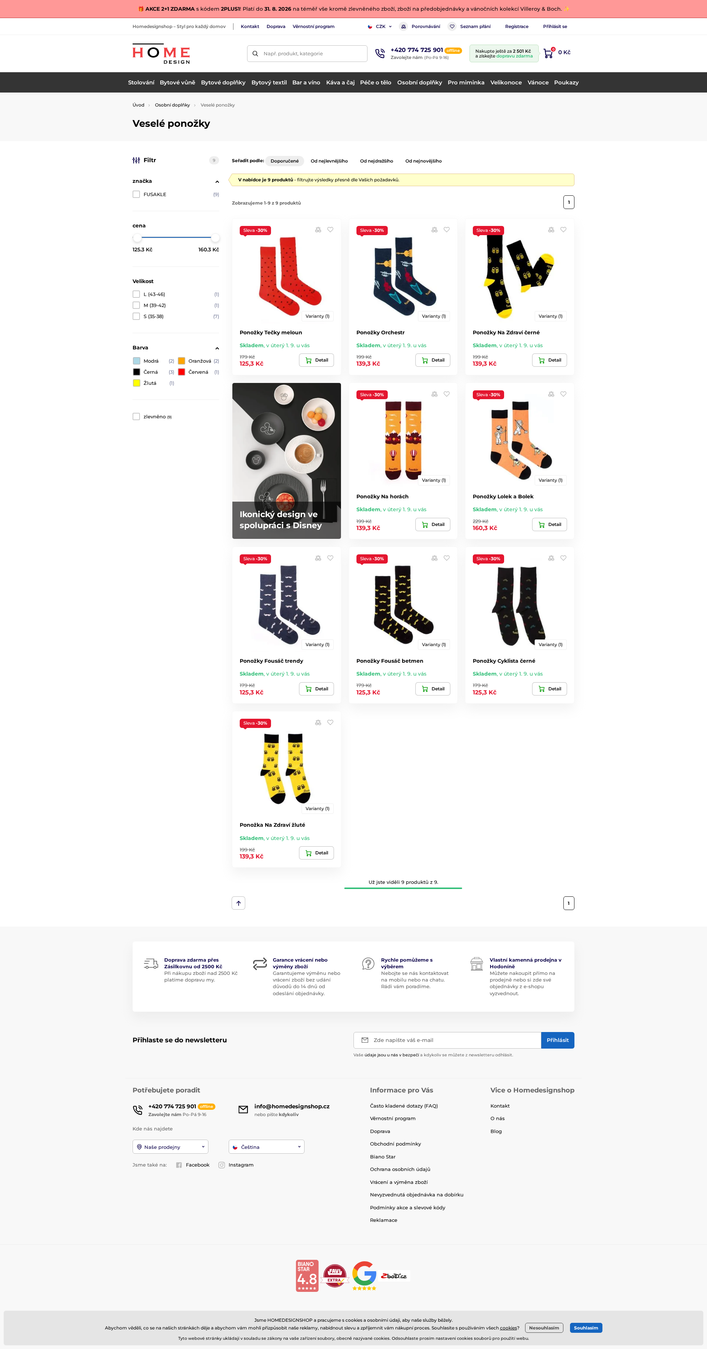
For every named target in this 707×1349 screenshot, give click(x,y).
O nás (497, 1118)
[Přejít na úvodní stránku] (161, 53)
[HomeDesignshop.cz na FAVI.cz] (334, 1275)
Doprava (276, 26)
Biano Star (382, 1157)
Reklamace (383, 1220)
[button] (330, 229)
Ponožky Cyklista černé (504, 661)
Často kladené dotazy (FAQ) (404, 1106)
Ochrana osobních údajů (400, 1169)
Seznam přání (475, 26)
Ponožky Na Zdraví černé (506, 332)
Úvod (138, 105)
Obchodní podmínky (395, 1144)
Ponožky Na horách (382, 496)
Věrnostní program (314, 26)
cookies (508, 1328)
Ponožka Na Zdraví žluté (272, 825)
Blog (496, 1131)
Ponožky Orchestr (380, 332)
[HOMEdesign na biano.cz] (307, 1275)
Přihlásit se (555, 26)
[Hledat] (255, 53)
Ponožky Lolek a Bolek (503, 496)
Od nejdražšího (376, 161)
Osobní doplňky (172, 105)
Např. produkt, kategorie (293, 53)
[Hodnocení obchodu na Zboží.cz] (395, 1275)
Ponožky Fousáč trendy (271, 661)
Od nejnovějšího (423, 161)
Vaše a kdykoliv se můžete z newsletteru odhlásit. (433, 1054)
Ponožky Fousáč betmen (389, 661)
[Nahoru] (238, 903)
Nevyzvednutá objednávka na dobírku (417, 1195)
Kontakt (250, 26)
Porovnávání (426, 26)
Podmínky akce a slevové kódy (407, 1207)
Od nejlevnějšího (329, 161)
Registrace (516, 26)
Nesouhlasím (544, 1328)
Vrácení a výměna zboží (399, 1182)
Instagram (241, 1165)
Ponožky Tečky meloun (271, 332)
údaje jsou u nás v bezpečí (392, 1054)
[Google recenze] (365, 1275)
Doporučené (285, 161)
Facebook (198, 1165)
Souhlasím (586, 1328)
